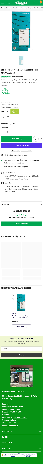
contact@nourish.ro (10, 425)
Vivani (9, 102)
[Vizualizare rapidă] (13, 299)
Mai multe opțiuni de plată (21, 151)
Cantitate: (5, 127)
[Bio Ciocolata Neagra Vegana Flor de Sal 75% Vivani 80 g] (21, 302)
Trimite (21, 355)
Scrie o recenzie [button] (21, 224)
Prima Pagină (6, 8)
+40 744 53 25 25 (20, 417)
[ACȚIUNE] (40, 139)
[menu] (2, 2)
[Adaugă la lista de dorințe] (36, 139)
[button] (6, 77)
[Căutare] (8, 3)
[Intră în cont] (34, 3)
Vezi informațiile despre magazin (16, 167)
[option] (21, 31)
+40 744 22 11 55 (9, 423)
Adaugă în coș (16, 138)
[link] (11, 274)
